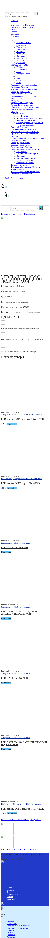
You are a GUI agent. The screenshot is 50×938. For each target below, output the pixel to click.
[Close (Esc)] (2, 914)
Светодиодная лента (20, 143)
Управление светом (25, 163)
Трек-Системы (17, 169)
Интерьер (15, 100)
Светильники (22, 156)
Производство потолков (22, 27)
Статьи (14, 32)
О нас (9, 888)
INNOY (19, 67)
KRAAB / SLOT (23, 69)
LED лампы (21, 151)
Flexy (13, 40)
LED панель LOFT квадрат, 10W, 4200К (22, 419)
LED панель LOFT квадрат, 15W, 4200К (22, 808)
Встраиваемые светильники (23, 96)
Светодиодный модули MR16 (29, 123)
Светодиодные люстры (21, 147)
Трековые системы (25, 125)
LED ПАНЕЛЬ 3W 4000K (14, 547)
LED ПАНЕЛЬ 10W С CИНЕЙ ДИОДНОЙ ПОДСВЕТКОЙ (24, 743)
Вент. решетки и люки (21, 94)
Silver (18, 83)
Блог (9, 892)
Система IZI (21, 58)
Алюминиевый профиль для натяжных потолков (24, 86)
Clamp (19, 78)
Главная (14, 20)
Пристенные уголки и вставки (25, 131)
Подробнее (12, 424)
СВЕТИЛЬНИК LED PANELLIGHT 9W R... (20, 850)
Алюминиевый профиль (27, 154)
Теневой (20, 60)
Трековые (20, 63)
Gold (18, 80)
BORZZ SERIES (23, 43)
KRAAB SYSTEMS (19, 65)
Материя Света (23, 74)
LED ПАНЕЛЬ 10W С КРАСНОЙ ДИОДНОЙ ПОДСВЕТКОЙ (19, 612)
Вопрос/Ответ (13, 894)
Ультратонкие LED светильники (25, 171)
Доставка (15, 34)
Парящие (20, 54)
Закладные (21, 45)
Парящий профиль (19, 127)
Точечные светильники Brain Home (27, 167)
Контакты (15, 36)
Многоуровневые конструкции (25, 107)
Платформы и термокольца (23, 129)
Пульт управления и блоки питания (27, 138)
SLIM (18, 71)
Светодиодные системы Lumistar (26, 149)
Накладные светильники (22, 109)
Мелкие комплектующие (22, 105)
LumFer (14, 76)
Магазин (10, 890)
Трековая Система (24, 160)
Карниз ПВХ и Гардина (22, 103)
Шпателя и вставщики (21, 174)
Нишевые (20, 51)
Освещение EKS (18, 114)
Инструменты (17, 98)
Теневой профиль (19, 165)
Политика (11, 899)
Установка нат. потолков (22, 25)
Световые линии (18, 140)
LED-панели (22, 116)
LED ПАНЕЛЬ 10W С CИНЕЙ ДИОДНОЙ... (21, 820)
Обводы (14, 111)
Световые (20, 56)
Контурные (21, 49)
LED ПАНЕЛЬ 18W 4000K (15, 678)
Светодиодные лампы (21, 145)
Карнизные (21, 47)
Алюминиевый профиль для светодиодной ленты (24, 90)
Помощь (10, 896)
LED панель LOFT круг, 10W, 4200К (20, 483)
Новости (15, 29)
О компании (16, 23)
